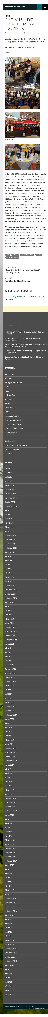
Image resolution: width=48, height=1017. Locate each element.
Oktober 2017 (10, 857)
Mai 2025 (8, 515)
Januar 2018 (9, 844)
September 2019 (11, 761)
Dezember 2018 (10, 798)
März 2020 (8, 736)
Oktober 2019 (10, 757)
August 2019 (9, 765)
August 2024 (9, 552)
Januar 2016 (9, 944)
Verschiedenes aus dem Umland (16, 445)
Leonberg (8, 399)
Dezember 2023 (10, 586)
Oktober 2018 (10, 807)
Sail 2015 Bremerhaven (13, 424)
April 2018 (8, 832)
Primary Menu (45, 7)
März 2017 (8, 886)
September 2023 (11, 598)
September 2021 (11, 681)
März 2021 (8, 698)
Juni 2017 (8, 873)
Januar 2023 (9, 623)
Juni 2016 (8, 924)
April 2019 (8, 782)
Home (7, 391)
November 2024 (10, 540)
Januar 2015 (9, 994)
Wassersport (9, 453)
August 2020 (9, 719)
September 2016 (11, 911)
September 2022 (11, 640)
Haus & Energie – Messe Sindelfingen (18, 280)
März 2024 (8, 573)
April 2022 (8, 656)
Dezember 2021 (10, 669)
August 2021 (9, 686)
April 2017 (8, 882)
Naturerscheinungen (12, 416)
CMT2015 (15, 254)
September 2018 (11, 811)
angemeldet (17, 297)
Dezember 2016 (10, 898)
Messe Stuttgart (12, 257)
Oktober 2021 (10, 677)
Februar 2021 (9, 702)
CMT (8, 254)
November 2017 (10, 853)
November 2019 (10, 752)
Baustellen (8, 378)
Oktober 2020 (10, 711)
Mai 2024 (8, 565)
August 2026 (9, 469)
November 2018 (10, 802)
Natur (7, 412)
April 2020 (8, 732)
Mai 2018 (8, 828)
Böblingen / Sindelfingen (13, 383)
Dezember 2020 (10, 707)
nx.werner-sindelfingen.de (14, 420)
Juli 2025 (8, 510)
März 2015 (8, 986)
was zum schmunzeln (12, 449)
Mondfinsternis (10, 408)
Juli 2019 (8, 769)
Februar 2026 (9, 485)
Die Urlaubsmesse (28, 254)
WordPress (15, 1006)
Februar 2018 (9, 840)
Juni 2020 (8, 723)
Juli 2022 (8, 648)
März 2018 (8, 836)
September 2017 (11, 861)
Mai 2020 (8, 727)
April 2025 (8, 519)
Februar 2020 (9, 740)
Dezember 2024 (10, 535)
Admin (20, 33)
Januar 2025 (9, 531)
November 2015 (10, 953)
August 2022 (9, 644)
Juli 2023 (8, 606)
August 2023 (9, 602)
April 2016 (8, 932)
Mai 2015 (8, 978)
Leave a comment (32, 33)
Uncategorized (10, 441)
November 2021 (10, 673)
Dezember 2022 (10, 627)
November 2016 (10, 903)
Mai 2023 (8, 611)
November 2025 (10, 498)
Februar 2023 (9, 619)
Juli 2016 (8, 919)
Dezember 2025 (10, 494)
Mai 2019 (8, 777)
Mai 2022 (8, 652)
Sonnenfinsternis (11, 433)
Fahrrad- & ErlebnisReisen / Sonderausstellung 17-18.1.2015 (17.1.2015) (22, 270)
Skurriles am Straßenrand (14, 428)
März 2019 (8, 786)
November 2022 (10, 631)
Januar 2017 (9, 894)
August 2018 (9, 815)
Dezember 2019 (10, 748)
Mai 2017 (8, 878)
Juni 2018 (8, 823)
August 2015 (9, 965)
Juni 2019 (8, 773)
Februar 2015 (9, 990)
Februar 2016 (9, 940)
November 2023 (10, 590)
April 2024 (8, 569)
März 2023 (8, 615)
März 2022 (8, 661)
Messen (7, 16)
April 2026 (8, 477)
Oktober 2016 (10, 907)
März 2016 (8, 936)
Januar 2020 (9, 744)
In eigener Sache (10, 395)
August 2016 (9, 915)
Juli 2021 (8, 690)
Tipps (6, 437)
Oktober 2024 (10, 544)
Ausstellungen (10, 374)
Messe (39, 254)
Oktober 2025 (10, 502)
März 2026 (8, 481)
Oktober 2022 (10, 636)
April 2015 (8, 982)
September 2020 (11, 715)
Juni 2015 (8, 974)
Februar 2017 (9, 890)
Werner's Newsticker (15, 7)
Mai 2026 (8, 473)
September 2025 (11, 506)
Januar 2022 (9, 665)
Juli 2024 (8, 556)
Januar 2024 (9, 581)
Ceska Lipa (31, 1006)
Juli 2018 (8, 819)
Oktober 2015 (10, 957)
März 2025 (8, 523)
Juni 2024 (8, 560)
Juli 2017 (8, 869)
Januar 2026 (9, 490)
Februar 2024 (9, 577)
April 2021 (8, 694)
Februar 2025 (9, 527)
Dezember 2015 (10, 949)
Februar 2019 (9, 790)
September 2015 (11, 961)
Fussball (7, 387)
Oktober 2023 (10, 594)
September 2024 (11, 548)
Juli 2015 (8, 969)
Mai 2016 (8, 928)
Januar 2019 (9, 794)
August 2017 (9, 865)
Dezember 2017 (10, 848)
